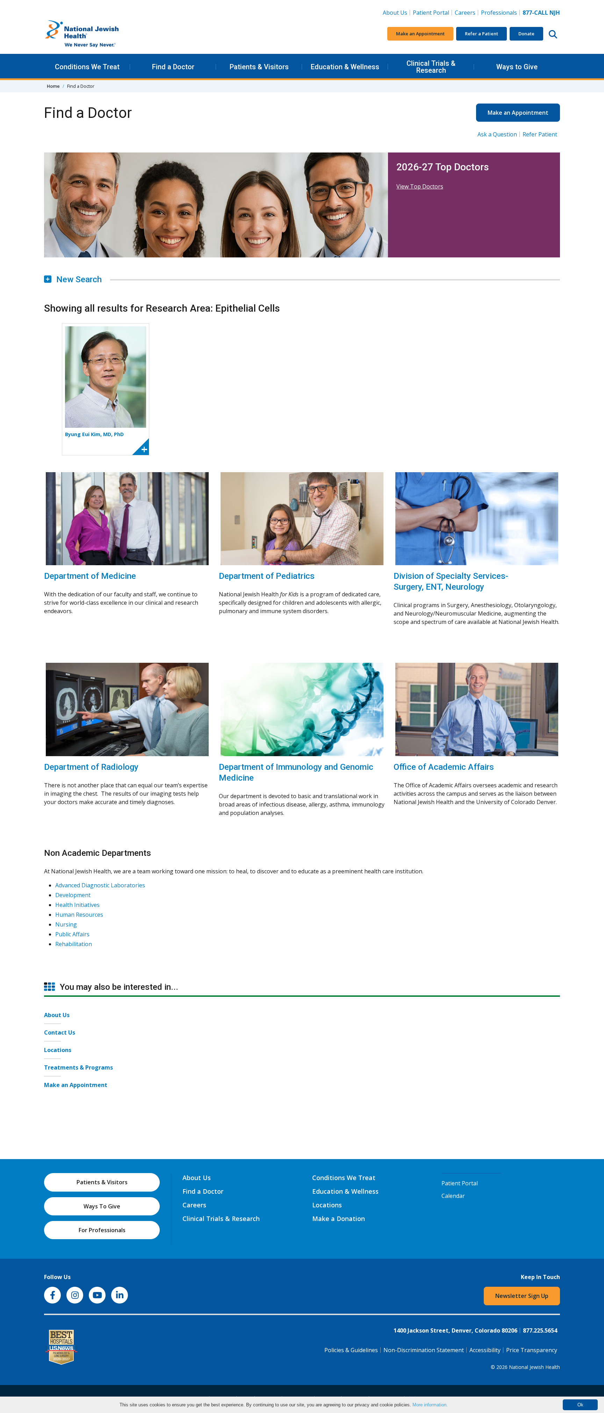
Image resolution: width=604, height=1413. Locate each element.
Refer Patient (540, 134)
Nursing (66, 924)
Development (73, 895)
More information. (430, 1404)
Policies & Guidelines (351, 1350)
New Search (78, 279)
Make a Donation (338, 1218)
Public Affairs (72, 934)
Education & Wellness (345, 67)
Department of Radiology (91, 767)
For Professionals (102, 1230)
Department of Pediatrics (267, 576)
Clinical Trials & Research (431, 66)
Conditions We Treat (87, 67)
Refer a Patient (481, 33)
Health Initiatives (77, 905)
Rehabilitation (73, 944)
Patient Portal (431, 12)
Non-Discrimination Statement (423, 1350)
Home (53, 86)
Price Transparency (531, 1350)
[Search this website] (553, 34)
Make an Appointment (420, 33)
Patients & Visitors (259, 67)
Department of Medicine (90, 576)
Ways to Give (517, 67)
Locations (57, 1050)
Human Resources (79, 914)
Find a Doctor (173, 67)
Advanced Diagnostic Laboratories (100, 885)
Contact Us (59, 1032)
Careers (466, 12)
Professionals (499, 12)
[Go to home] (96, 34)
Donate (526, 33)
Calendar (453, 1196)
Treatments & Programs (78, 1067)
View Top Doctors (419, 186)
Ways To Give (102, 1206)
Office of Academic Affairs (444, 767)
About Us (395, 12)
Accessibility (485, 1350)
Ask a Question (497, 134)
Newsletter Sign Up (521, 1296)
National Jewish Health (534, 1367)
